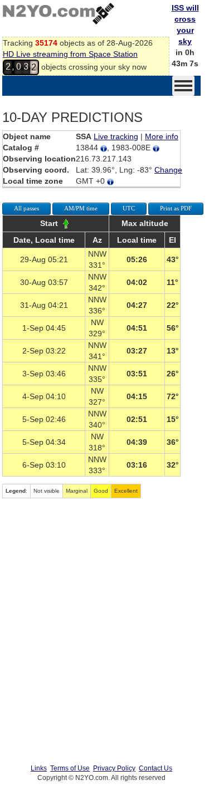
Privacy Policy (114, 768)
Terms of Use (70, 768)
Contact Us (155, 768)
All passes (26, 208)
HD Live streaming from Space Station (70, 54)
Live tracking (116, 136)
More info (161, 136)
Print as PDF (176, 208)
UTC (129, 208)
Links (39, 768)
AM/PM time (81, 208)
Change (168, 169)
